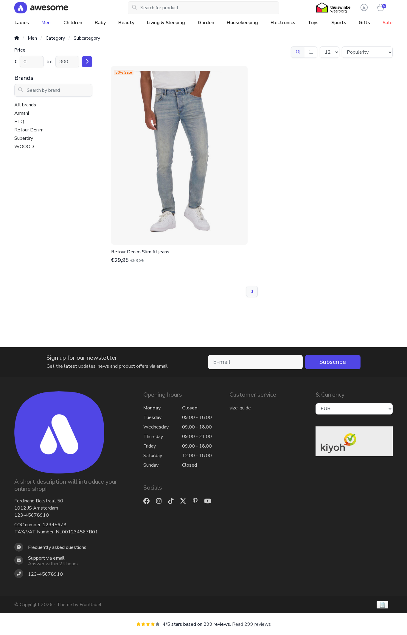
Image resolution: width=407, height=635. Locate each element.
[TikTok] (173, 501)
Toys (313, 22)
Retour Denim (29, 130)
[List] (310, 52)
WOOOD (24, 146)
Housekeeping (242, 22)
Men (46, 22)
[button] (363, 8)
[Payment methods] (382, 604)
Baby (100, 22)
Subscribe (332, 362)
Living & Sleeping (166, 22)
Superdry (23, 138)
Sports (338, 22)
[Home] (16, 38)
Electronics (283, 22)
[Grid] (297, 52)
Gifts (364, 22)
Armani (21, 113)
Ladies (22, 22)
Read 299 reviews (251, 624)
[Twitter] (185, 501)
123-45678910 (31, 515)
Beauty (126, 22)
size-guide (240, 408)
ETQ (19, 121)
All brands (25, 105)
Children (72, 22)
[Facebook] (148, 501)
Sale (387, 22)
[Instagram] (161, 501)
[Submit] (87, 61)
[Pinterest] (197, 501)
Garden (206, 22)
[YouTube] (210, 501)
